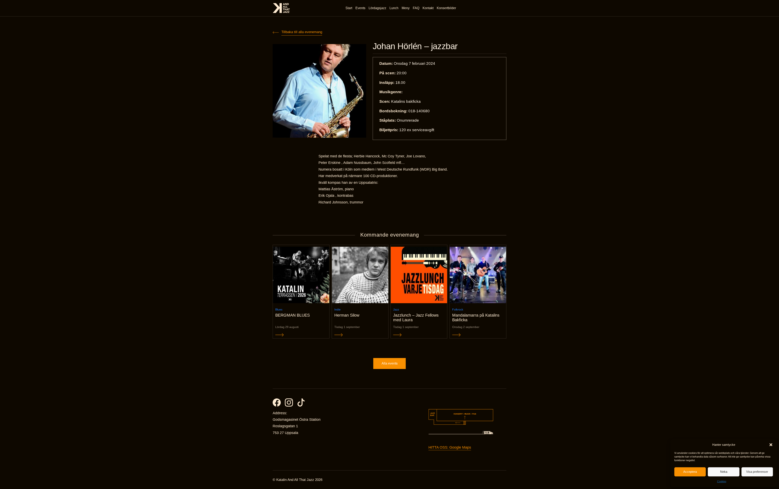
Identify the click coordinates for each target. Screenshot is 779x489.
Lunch (394, 8)
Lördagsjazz (377, 8)
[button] (771, 445)
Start (348, 8)
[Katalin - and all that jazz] (281, 8)
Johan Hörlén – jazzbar (415, 46)
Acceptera (690, 471)
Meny (406, 8)
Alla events (390, 363)
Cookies (721, 481)
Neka (723, 471)
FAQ (416, 8)
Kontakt (428, 8)
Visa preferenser (757, 471)
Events (360, 8)
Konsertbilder (446, 8)
